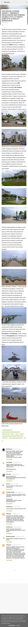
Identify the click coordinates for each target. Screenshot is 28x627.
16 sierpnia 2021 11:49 (16, 544)
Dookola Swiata (10, 492)
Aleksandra (7, 2)
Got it (18, 625)
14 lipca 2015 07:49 (16, 506)
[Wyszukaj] (26, 2)
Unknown (8, 513)
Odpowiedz (9, 459)
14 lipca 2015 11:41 (15, 513)
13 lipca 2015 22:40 (16, 462)
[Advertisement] (14, 599)
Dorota (8, 483)
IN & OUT (8, 474)
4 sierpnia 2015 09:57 (17, 527)
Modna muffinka (10, 536)
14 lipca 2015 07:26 (18, 492)
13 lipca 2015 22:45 (15, 474)
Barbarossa (9, 449)
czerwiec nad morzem (7, 430)
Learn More (11, 625)
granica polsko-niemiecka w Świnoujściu (11, 432)
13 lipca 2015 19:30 (16, 449)
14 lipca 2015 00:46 (14, 483)
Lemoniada (9, 462)
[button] (2, 25)
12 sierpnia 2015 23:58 (19, 536)
